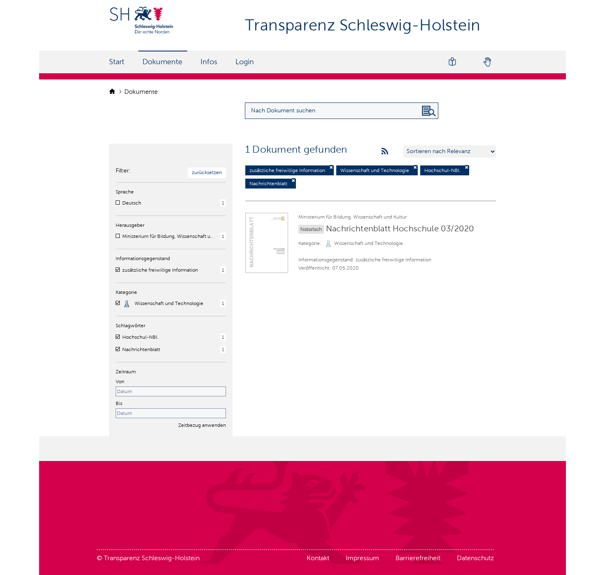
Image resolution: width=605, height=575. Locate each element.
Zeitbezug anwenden (202, 425)
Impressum (362, 557)
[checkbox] (118, 202)
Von (120, 381)
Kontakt (318, 557)
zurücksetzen (207, 172)
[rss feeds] (385, 151)
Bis (119, 403)
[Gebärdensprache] (487, 62)
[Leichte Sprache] (452, 62)
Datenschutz (475, 557)
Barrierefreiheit (418, 557)
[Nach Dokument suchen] (428, 111)
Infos (208, 62)
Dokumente (162, 62)
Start (116, 62)
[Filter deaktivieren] (331, 167)
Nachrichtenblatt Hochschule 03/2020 (400, 228)
